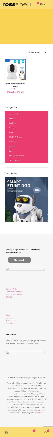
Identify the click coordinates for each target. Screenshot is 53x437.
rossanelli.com (15, 394)
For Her (12, 118)
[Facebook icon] (23, 417)
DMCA (9, 297)
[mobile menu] (49, 4)
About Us (10, 318)
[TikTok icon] (29, 417)
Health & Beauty (15, 137)
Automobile (14, 114)
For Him (12, 123)
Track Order (10, 323)
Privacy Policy (12, 289)
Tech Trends (14, 160)
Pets (10, 151)
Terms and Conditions (14, 292)
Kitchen (12, 146)
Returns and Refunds (14, 294)
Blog (8, 315)
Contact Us (10, 320)
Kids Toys (13, 142)
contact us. (39, 412)
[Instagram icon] (26, 417)
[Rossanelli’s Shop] (16, 4)
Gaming (12, 128)
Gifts (11, 132)
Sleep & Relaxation (16, 156)
